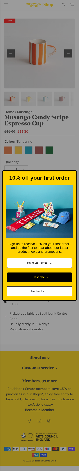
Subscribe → (39, 277)
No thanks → (39, 291)
